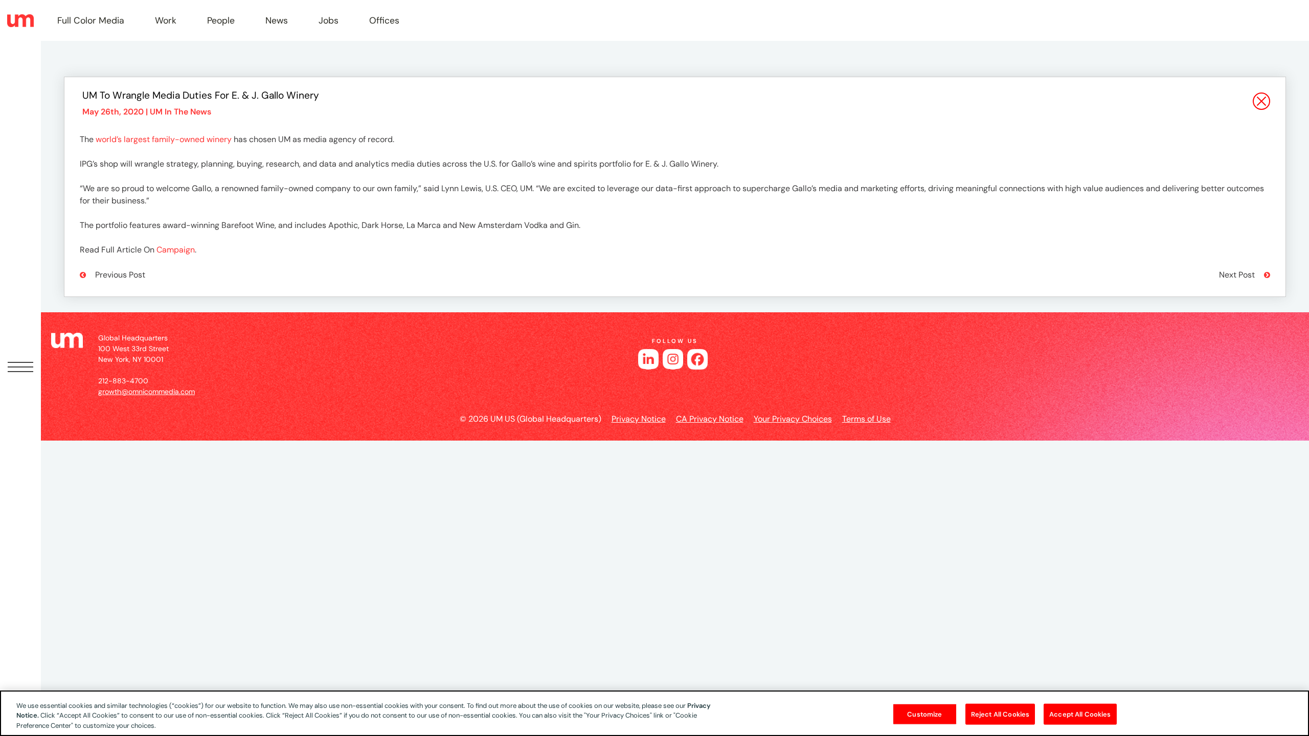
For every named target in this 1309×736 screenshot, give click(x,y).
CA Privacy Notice (709, 418)
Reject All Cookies (1000, 713)
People (221, 20)
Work (165, 20)
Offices (384, 20)
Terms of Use (866, 418)
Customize (924, 713)
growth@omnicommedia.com (146, 391)
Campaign (175, 249)
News (276, 20)
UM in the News (180, 111)
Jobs (328, 20)
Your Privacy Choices (793, 418)
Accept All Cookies (1080, 713)
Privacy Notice (639, 418)
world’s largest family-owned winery (164, 139)
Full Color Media (90, 20)
